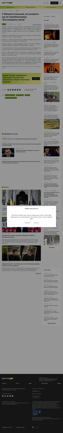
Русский (36, 222)
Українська (27, 222)
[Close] (53, 208)
